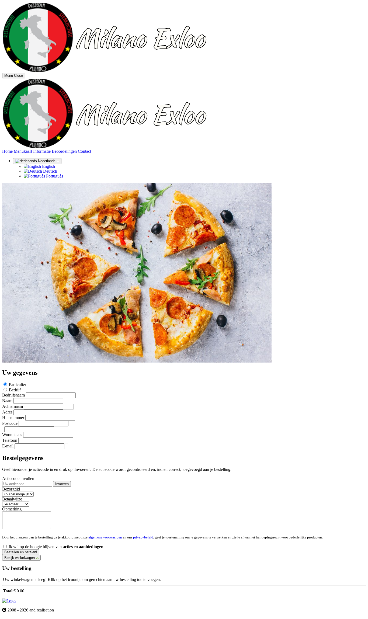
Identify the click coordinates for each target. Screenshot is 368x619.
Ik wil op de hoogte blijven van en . (57, 546)
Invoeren (62, 484)
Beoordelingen (65, 151)
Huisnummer (13, 417)
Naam (7, 400)
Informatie (42, 151)
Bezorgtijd (11, 489)
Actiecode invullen (18, 478)
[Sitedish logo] (9, 601)
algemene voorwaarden (105, 537)
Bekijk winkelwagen (20, 558)
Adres (7, 412)
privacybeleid (143, 537)
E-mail (7, 446)
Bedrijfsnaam (13, 395)
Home (8, 151)
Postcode (10, 423)
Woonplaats (12, 434)
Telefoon (9, 440)
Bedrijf (15, 390)
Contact (84, 151)
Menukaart (23, 151)
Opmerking (12, 509)
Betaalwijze (12, 499)
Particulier (17, 384)
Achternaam (12, 406)
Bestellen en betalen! (20, 552)
